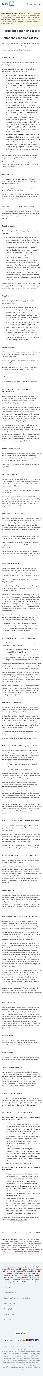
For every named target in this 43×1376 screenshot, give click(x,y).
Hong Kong (27, 1278)
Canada (38, 1269)
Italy (22, 1276)
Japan (11, 1278)
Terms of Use (34, 382)
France (35, 1271)
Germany (28, 1271)
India (35, 1276)
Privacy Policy (8, 1309)
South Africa (19, 1271)
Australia (23, 1269)
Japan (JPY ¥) (20, 1333)
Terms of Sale (8, 1320)
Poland (16, 1276)
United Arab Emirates (19, 1280)
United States (14, 1269)
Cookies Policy (9, 1314)
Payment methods (10, 1293)
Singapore (19, 1278)
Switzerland (29, 1273)
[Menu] (40, 3)
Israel (35, 1278)
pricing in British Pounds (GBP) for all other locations (22, 1282)
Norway (13, 1273)
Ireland (31, 1269)
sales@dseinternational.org (19, 1219)
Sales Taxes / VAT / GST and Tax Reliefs (17, 1298)
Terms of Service (9, 1303)
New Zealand (9, 1271)
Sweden (20, 1273)
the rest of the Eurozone (33, 1280)
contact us (26, 50)
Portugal (28, 1276)
